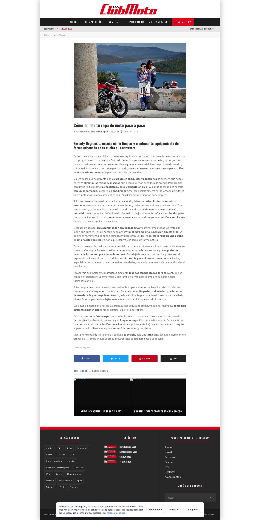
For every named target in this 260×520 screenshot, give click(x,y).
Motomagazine (158, 22)
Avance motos (173, 477)
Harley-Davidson (54, 461)
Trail (167, 467)
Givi (72, 454)
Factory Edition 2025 (128, 451)
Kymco (59, 474)
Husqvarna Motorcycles (57, 467)
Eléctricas (170, 472)
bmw (69, 448)
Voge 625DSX (125, 461)
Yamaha (74, 487)
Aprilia (49, 448)
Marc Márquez (74, 474)
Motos (74, 22)
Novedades (116, 22)
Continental (82, 448)
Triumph (50, 487)
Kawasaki (79, 467)
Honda (71, 461)
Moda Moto (136, 22)
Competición (93, 22)
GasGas (61, 454)
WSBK (62, 487)
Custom (169, 462)
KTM (48, 474)
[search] (211, 497)
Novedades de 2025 (127, 446)
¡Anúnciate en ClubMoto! (202, 28)
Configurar (192, 509)
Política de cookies (206, 514)
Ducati (49, 454)
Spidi (79, 480)
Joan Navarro (81, 131)
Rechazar (174, 509)
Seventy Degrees (82, 347)
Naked (168, 452)
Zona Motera (183, 22)
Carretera (170, 457)
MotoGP (50, 480)
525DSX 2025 (66, 27)
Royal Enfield (65, 480)
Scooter (169, 447)
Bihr (60, 448)
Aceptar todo (155, 509)
